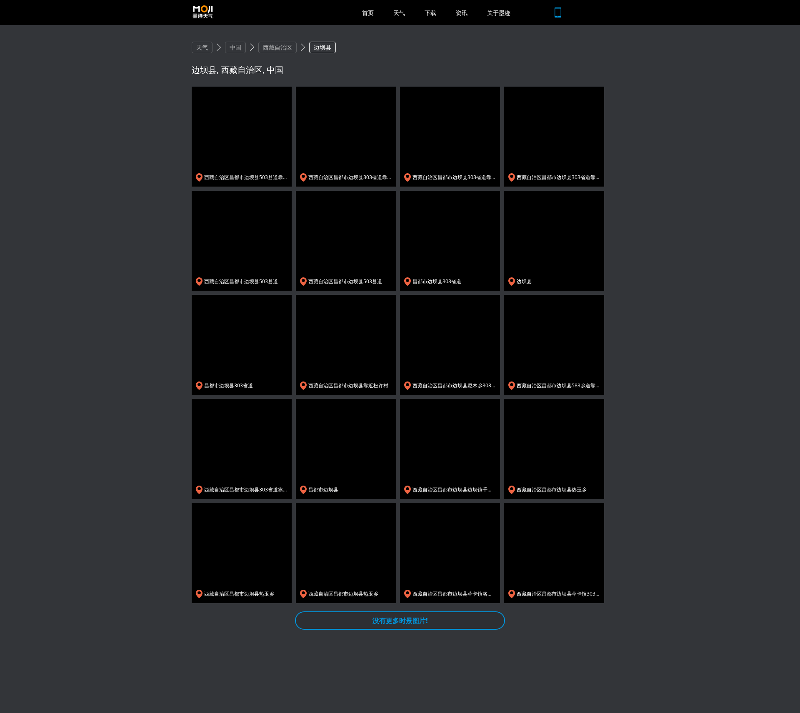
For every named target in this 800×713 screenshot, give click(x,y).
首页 (368, 13)
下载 (430, 13)
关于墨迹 (498, 13)
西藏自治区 (277, 47)
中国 (235, 47)
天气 (399, 13)
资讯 (462, 13)
